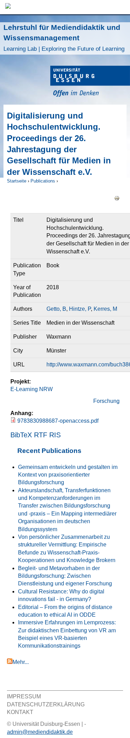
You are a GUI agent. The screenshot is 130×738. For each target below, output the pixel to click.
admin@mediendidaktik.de (40, 732)
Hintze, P (80, 309)
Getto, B (56, 309)
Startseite (16, 181)
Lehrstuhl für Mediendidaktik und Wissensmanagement (63, 37)
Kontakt (20, 712)
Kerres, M (105, 309)
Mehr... (20, 662)
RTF (40, 435)
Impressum (24, 696)
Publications (43, 181)
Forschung (106, 401)
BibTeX (21, 435)
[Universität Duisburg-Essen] (90, 82)
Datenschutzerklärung (46, 704)
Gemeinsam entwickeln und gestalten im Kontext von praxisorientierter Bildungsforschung (68, 475)
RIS (55, 435)
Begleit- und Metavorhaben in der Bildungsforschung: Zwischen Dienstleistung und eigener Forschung (65, 576)
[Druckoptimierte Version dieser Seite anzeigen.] (117, 198)
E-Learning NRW (31, 389)
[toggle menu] (121, 7)
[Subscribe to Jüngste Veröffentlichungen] (9, 662)
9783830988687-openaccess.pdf (57, 421)
